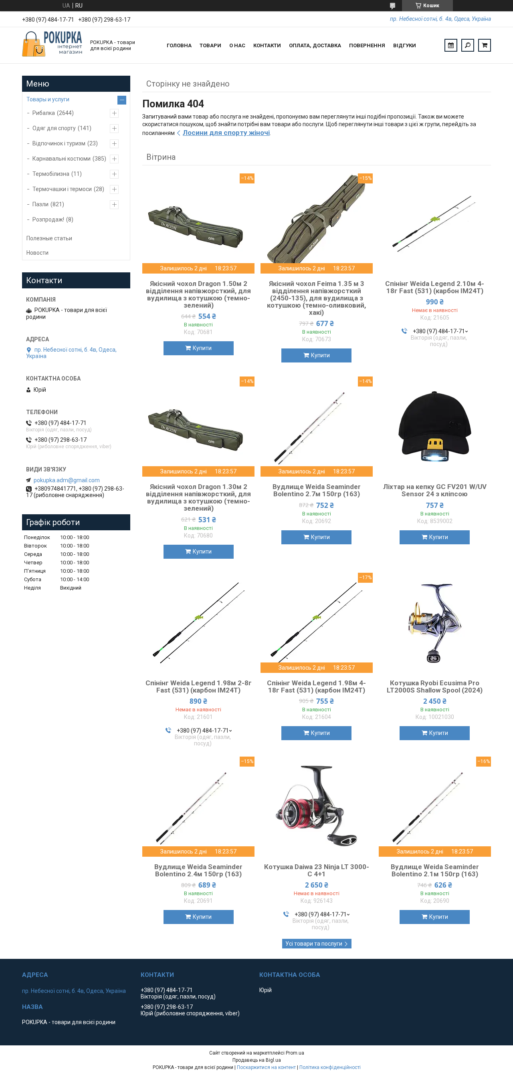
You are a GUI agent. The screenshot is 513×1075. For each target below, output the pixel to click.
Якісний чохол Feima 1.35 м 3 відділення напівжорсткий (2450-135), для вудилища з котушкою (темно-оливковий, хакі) (316, 298)
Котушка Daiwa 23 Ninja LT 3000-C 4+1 (316, 870)
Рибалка (43, 113)
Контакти (267, 45)
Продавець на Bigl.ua (256, 1060)
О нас (237, 45)
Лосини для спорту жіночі (226, 133)
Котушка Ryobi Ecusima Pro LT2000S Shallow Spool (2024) (435, 686)
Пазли (40, 204)
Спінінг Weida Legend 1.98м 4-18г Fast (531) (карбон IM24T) (316, 686)
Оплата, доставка (315, 45)
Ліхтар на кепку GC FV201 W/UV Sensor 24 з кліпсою (435, 490)
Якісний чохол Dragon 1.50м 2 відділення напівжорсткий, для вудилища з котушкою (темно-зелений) (198, 294)
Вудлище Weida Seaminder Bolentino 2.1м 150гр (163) (435, 870)
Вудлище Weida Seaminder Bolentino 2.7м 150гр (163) (317, 490)
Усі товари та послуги (313, 943)
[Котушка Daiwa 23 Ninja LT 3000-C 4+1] (317, 807)
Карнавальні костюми (61, 158)
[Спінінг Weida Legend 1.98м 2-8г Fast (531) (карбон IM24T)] (198, 623)
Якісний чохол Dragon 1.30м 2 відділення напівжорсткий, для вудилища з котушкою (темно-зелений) (198, 497)
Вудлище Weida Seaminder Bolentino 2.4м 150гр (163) (198, 870)
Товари (210, 45)
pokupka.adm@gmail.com (67, 480)
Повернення (367, 45)
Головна (179, 45)
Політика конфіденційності (330, 1067)
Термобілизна (50, 174)
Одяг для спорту (54, 128)
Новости (37, 253)
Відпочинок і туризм (58, 143)
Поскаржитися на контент (266, 1067)
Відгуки (404, 45)
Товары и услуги (47, 99)
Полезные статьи (49, 238)
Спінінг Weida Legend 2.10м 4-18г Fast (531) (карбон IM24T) (434, 287)
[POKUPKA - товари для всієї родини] (52, 45)
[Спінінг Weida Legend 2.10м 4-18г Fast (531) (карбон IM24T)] (435, 223)
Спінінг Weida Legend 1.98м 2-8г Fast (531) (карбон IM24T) (198, 686)
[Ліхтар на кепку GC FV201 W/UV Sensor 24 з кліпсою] (435, 426)
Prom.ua (295, 1053)
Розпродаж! (48, 219)
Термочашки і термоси (62, 189)
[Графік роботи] (450, 45)
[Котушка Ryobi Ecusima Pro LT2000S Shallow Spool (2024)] (435, 623)
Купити (202, 348)
